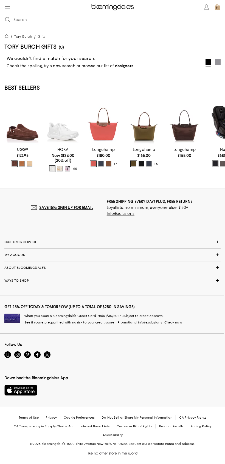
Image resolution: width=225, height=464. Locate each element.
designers (124, 66)
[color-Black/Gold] (141, 164)
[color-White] (52, 168)
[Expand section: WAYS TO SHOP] (112, 280)
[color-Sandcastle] (29, 164)
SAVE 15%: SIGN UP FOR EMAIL (66, 207)
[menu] (7, 6)
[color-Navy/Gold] (101, 164)
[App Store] (20, 390)
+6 (156, 164)
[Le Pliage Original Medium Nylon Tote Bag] (144, 122)
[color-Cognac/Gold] (108, 164)
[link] (22, 157)
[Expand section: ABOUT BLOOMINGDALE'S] (112, 267)
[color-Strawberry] (93, 164)
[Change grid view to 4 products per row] (208, 62)
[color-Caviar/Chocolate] (215, 164)
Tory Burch (23, 36)
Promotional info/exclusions (140, 322)
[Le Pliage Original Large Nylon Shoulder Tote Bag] (103, 122)
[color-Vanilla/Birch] (60, 168)
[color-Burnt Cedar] (14, 164)
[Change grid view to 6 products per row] (218, 62)
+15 (74, 169)
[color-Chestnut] (22, 164)
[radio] (14, 163)
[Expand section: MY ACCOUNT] (112, 255)
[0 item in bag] (217, 7)
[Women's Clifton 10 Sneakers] (63, 122)
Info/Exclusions (120, 213)
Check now (173, 322)
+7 (115, 164)
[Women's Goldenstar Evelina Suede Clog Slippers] (22, 122)
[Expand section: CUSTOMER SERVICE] (112, 242)
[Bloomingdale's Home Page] (112, 7)
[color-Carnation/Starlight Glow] (67, 168)
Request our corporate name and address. (161, 444)
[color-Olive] (133, 164)
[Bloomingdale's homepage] (7, 37)
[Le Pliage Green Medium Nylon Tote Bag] (185, 122)
